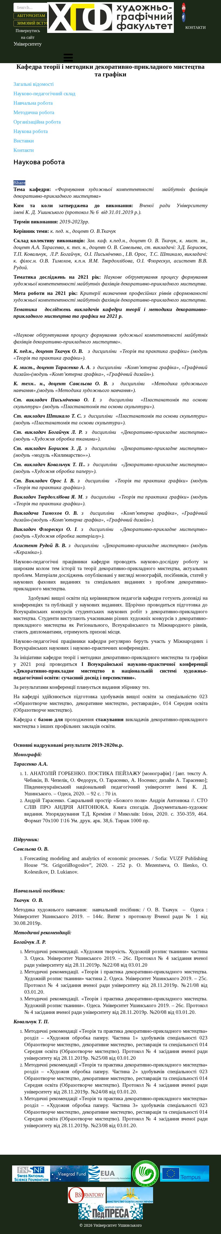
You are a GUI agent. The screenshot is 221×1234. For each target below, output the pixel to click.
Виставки (23, 141)
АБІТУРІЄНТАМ (31, 16)
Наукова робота (30, 131)
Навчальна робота (33, 103)
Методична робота (33, 112)
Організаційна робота (37, 122)
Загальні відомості (33, 84)
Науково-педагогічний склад (44, 93)
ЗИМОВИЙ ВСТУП (33, 23)
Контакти (23, 150)
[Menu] (68, 57)
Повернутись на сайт (27, 37)
